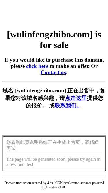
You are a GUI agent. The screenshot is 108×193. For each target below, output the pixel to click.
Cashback (52, 187)
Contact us (53, 72)
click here (37, 66)
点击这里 (76, 98)
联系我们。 (68, 105)
